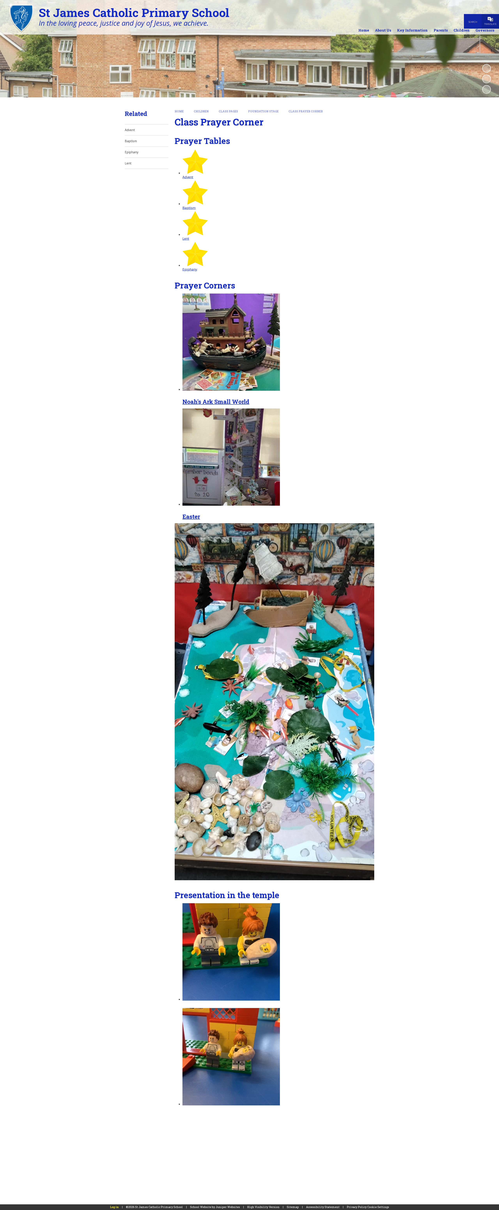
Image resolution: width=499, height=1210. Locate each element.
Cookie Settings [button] (378, 1207)
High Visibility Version (263, 1207)
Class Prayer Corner (305, 111)
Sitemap (293, 1207)
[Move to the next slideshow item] (486, 89)
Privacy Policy (357, 1207)
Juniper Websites (228, 1207)
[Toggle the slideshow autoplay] (486, 68)
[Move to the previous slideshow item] (486, 79)
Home (179, 111)
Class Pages (228, 111)
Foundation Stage (263, 111)
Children (201, 111)
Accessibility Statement (323, 1207)
